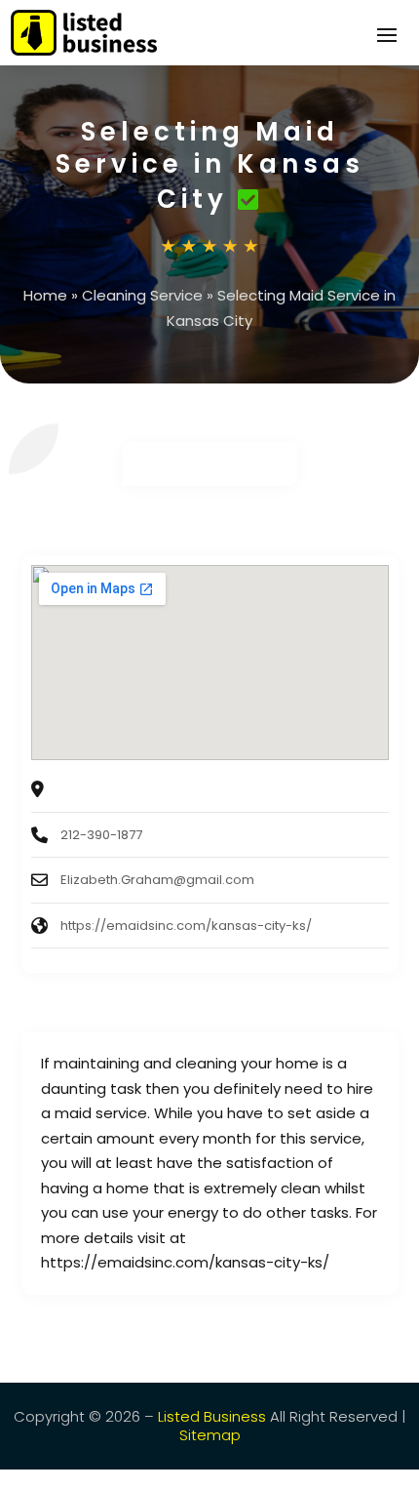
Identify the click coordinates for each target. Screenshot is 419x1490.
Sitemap (210, 1435)
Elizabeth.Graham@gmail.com (157, 879)
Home (45, 295)
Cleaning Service (142, 295)
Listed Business (212, 1416)
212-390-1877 (101, 835)
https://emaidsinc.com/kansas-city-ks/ (186, 925)
